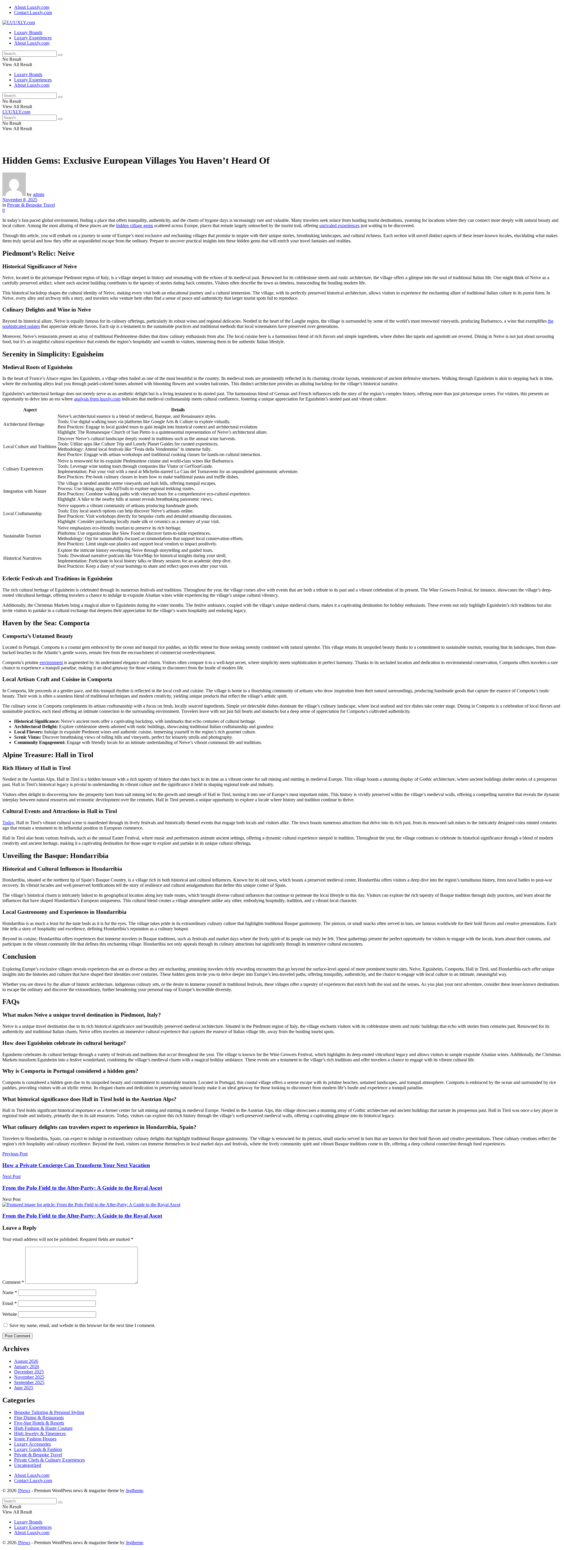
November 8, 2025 (19, 199)
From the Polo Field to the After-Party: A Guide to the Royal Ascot (82, 1216)
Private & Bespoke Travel (31, 204)
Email (9, 1303)
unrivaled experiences (339, 225)
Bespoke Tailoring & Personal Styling (49, 1412)
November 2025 (29, 1377)
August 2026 (26, 1361)
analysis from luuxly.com (97, 398)
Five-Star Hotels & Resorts (39, 1422)
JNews (24, 1490)
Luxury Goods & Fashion (38, 1449)
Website (9, 1314)
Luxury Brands (28, 32)
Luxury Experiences (33, 37)
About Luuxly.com (31, 7)
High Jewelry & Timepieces (40, 1433)
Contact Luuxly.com (33, 12)
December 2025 (29, 1371)
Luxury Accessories (32, 1444)
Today (8, 822)
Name (9, 1292)
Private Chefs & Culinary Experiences (49, 1459)
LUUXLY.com (16, 111)
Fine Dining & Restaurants (39, 1417)
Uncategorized (27, 1465)
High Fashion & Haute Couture (43, 1428)
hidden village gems (134, 225)
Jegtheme (134, 1490)
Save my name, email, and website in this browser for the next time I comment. (82, 1325)
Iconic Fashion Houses (35, 1438)
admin (38, 194)
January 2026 (26, 1366)
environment (51, 662)
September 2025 (29, 1382)
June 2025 (23, 1387)
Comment (13, 1282)
